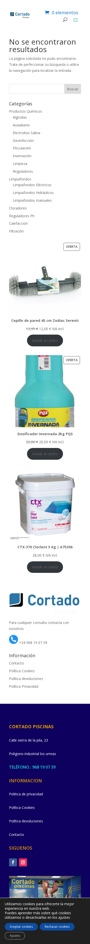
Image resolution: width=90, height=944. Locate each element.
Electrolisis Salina (26, 132)
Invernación (22, 155)
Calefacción (18, 223)
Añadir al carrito (45, 340)
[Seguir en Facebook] (13, 862)
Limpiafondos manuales (32, 200)
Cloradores (18, 208)
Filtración (16, 231)
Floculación (22, 148)
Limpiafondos (20, 179)
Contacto (16, 663)
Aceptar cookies (21, 926)
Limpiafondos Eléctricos (32, 184)
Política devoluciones (26, 678)
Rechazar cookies (57, 926)
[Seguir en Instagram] (23, 862)
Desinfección (23, 140)
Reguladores (23, 171)
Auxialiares (21, 125)
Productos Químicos (25, 111)
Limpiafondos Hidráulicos (33, 192)
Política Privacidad (23, 686)
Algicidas (20, 117)
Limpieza (20, 163)
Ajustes (15, 935)
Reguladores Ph (21, 215)
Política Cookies (22, 670)
